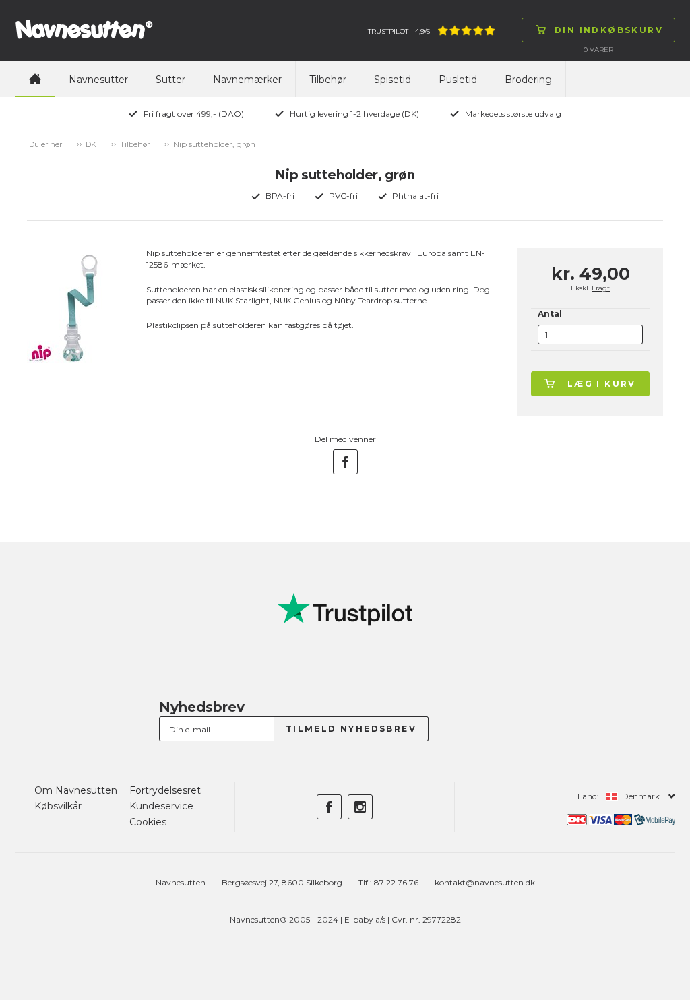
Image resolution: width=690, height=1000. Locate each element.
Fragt (601, 288)
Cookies (147, 822)
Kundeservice (161, 806)
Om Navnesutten (75, 790)
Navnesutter (98, 79)
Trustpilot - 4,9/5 (399, 31)
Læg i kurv (601, 384)
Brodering (528, 79)
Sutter (170, 79)
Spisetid (392, 79)
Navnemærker (247, 79)
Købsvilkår (58, 806)
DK (91, 144)
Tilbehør (327, 79)
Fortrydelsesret (165, 790)
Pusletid (458, 79)
